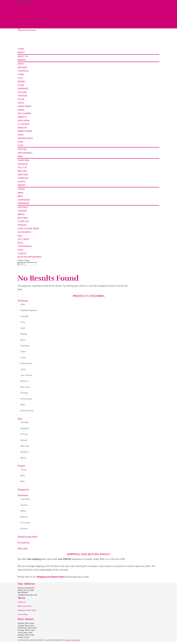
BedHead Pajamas (28, 310)
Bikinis (21, 214)
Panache (22, 127)
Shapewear (24, 199)
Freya (21, 103)
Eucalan (22, 92)
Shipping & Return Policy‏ (27, 610)
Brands (22, 60)
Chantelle (23, 71)
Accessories (24, 232)
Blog (20, 242)
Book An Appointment (29, 257)
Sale (20, 235)
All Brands (23, 301)
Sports (21, 181)
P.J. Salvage (23, 124)
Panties (22, 185)
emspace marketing (72, 640)
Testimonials (25, 246)
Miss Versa (23, 120)
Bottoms (23, 218)
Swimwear (23, 203)
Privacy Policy (23, 614)
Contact (22, 253)
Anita (21, 63)
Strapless (23, 178)
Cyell (20, 78)
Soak (20, 141)
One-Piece (23, 207)
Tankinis (22, 210)
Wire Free (23, 174)
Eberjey (21, 81)
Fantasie (22, 95)
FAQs (20, 249)
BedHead (22, 67)
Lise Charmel (25, 113)
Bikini (20, 192)
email (130, 566)
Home (21, 49)
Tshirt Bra (23, 160)
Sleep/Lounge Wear (28, 228)
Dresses (22, 225)
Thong (21, 189)
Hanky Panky (25, 106)
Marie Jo (22, 117)
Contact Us (22, 602)
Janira (21, 110)
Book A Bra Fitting (24, 606)
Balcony (22, 171)
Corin (21, 74)
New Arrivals (25, 153)
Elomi (21, 85)
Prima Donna (25, 131)
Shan (20, 134)
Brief (20, 196)
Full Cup (22, 167)
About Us (23, 56)
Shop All (22, 149)
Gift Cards (23, 239)
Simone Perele (25, 138)
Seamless (23, 164)
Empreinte (23, 88)
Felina (21, 99)
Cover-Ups (23, 221)
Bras (20, 156)
